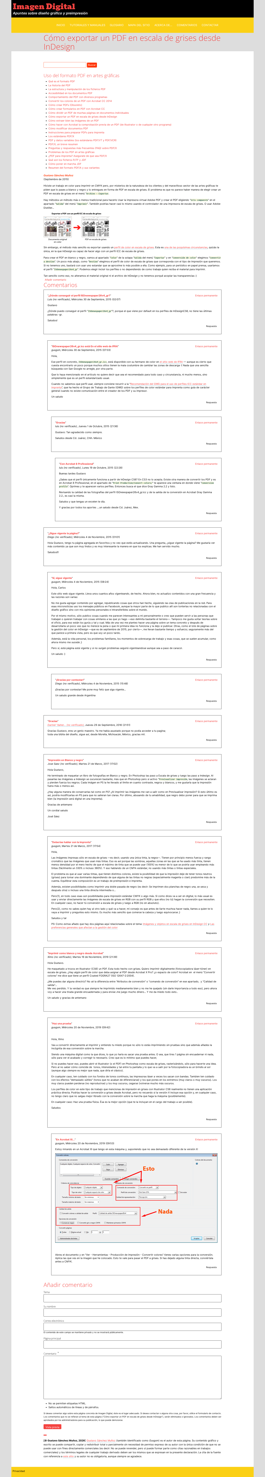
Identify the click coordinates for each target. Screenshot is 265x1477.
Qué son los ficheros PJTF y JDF (67, 159)
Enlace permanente (206, 295)
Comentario (50, 1353)
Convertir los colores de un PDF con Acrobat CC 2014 (80, 100)
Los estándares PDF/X (61, 136)
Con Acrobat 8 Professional (76, 463)
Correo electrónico (54, 1321)
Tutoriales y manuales (87, 25)
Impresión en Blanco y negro (65, 760)
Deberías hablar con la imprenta (71, 842)
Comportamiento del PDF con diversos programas (77, 96)
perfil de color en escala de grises (134, 247)
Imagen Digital (44, 7)
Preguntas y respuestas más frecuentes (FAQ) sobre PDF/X (82, 148)
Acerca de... (163, 25)
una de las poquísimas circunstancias (185, 247)
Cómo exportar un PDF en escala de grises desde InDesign (82, 116)
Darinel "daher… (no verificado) (66, 724)
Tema (47, 1292)
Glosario (117, 25)
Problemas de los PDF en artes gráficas (71, 152)
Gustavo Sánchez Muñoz (58, 175)
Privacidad (19, 1471)
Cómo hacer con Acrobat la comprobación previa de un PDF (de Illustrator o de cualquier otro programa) (109, 124)
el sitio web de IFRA (171, 361)
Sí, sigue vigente (62, 577)
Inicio (60, 25)
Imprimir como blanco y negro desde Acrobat (75, 953)
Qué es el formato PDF (61, 81)
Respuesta (211, 326)
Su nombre (50, 1306)
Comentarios (187, 25)
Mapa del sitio (139, 25)
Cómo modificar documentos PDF (68, 128)
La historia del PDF (59, 85)
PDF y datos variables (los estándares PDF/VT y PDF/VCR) (82, 140)
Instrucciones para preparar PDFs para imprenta (76, 132)
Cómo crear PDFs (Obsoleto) (65, 104)
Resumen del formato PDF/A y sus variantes (74, 167)
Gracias (60, 422)
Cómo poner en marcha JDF (64, 163)
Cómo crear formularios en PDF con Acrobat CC (76, 108)
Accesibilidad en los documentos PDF (70, 93)
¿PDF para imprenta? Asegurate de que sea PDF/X (77, 155)
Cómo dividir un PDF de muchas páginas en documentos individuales (88, 112)
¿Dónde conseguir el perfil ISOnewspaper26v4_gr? (79, 295)
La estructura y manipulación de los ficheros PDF (77, 89)
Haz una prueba (61, 1023)
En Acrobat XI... (65, 1139)
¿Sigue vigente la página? (63, 533)
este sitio (68, 1456)
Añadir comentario (55, 279)
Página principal (52, 1338)
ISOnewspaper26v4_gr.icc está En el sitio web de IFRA (85, 346)
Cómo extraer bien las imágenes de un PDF (73, 120)
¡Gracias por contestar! (70, 679)
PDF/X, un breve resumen (63, 144)
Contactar (210, 25)
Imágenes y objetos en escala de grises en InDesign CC (175, 923)
